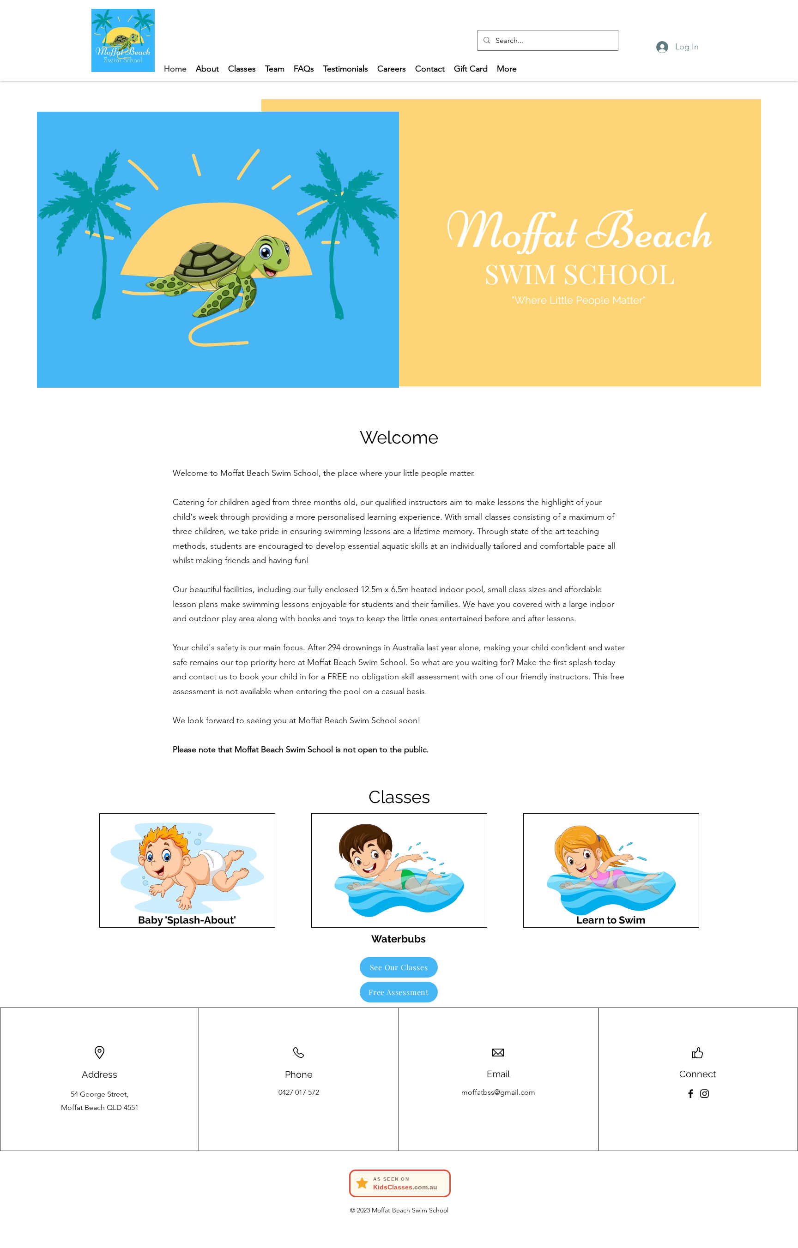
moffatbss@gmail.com (498, 1092)
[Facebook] (690, 1093)
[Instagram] (704, 1093)
